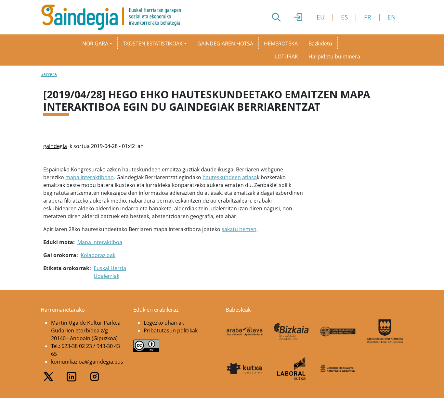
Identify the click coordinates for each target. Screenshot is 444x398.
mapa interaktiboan (89, 177)
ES (344, 17)
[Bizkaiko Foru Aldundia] (291, 331)
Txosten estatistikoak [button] (153, 43)
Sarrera (49, 74)
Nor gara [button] (95, 43)
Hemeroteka (281, 43)
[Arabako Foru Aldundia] (244, 331)
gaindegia (55, 146)
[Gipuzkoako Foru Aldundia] (384, 331)
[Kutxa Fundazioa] (244, 368)
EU (321, 17)
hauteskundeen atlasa (229, 177)
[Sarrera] (114, 17)
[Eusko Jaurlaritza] (338, 331)
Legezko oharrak (164, 322)
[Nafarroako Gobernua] (338, 368)
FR (367, 17)
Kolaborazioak (98, 255)
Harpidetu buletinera (334, 56)
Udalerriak (106, 276)
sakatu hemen (239, 229)
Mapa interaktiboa (99, 242)
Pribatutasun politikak (171, 330)
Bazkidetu (320, 43)
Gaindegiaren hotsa (225, 43)
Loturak (286, 56)
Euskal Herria (110, 268)
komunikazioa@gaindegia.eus (87, 361)
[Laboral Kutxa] (291, 368)
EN (391, 17)
